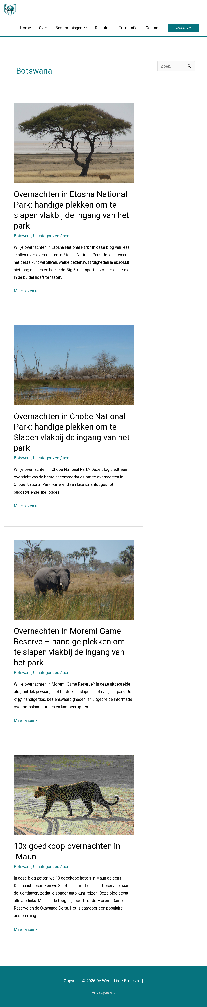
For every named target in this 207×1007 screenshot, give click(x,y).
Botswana (22, 235)
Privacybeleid (104, 992)
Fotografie (128, 27)
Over (43, 27)
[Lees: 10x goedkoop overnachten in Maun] (74, 794)
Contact (153, 27)
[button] (183, 28)
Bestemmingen (68, 27)
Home (25, 27)
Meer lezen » (25, 290)
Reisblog (103, 27)
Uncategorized (46, 235)
